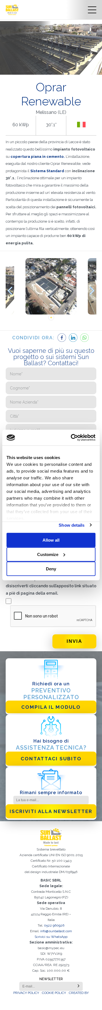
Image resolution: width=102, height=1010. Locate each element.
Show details (71, 524)
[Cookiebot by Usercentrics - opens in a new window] (71, 437)
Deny (51, 568)
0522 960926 (54, 925)
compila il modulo (51, 707)
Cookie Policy (54, 993)
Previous (10, 290)
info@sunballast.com (56, 931)
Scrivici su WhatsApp (51, 937)
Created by (79, 993)
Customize (47, 554)
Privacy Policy (26, 993)
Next (92, 290)
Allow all (51, 539)
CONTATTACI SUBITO (51, 758)
